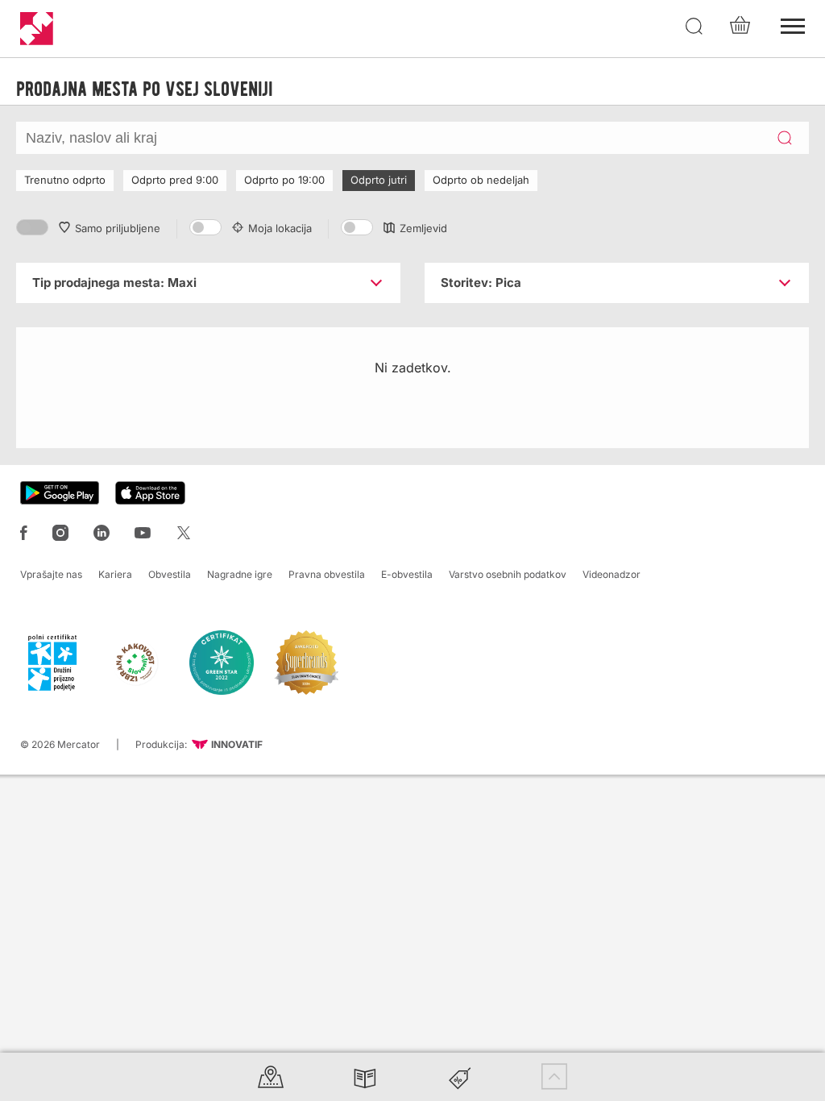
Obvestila (169, 574)
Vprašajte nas (51, 574)
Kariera (115, 574)
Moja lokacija (280, 228)
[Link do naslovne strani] (36, 28)
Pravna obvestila (326, 574)
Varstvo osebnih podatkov (507, 574)
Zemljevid (423, 228)
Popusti (460, 1076)
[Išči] (694, 26)
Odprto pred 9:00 (174, 179)
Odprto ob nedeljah (481, 179)
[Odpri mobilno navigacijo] (793, 24)
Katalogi (365, 1076)
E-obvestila (407, 574)
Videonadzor (611, 574)
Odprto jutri (378, 179)
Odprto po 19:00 (284, 179)
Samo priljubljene (117, 228)
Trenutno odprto (65, 179)
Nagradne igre (239, 574)
